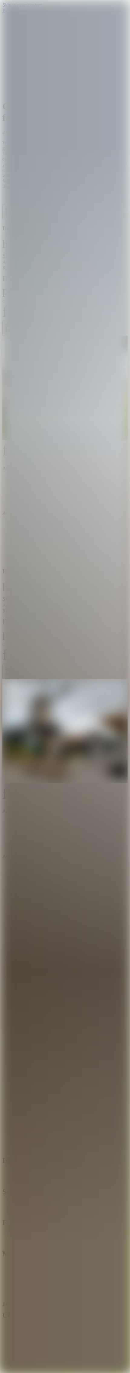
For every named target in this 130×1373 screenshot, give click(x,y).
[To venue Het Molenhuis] (65, 731)
